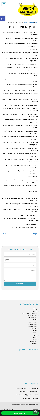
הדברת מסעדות (32, 324)
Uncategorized (28, 22)
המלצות (35, 339)
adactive (22, 404)
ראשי (36, 22)
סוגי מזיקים (34, 328)
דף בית (35, 309)
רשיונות (35, 335)
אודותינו (35, 311)
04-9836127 (24, 392)
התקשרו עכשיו (19, 413)
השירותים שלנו (32, 315)
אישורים (35, 337)
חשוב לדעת (33, 341)
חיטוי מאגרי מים (32, 318)
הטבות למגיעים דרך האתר (29, 313)
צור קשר (34, 344)
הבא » (4, 234)
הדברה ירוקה (33, 322)
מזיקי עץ (35, 331)
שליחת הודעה (20, 284)
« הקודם (35, 234)
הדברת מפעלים (32, 326)
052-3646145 (21, 388)
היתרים (35, 333)
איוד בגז (35, 320)
